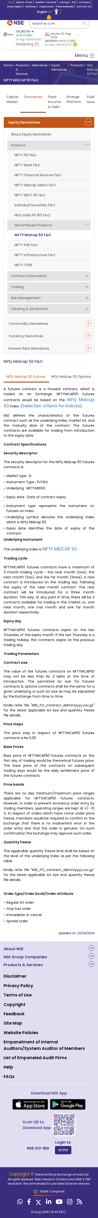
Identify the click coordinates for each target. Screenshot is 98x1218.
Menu (82, 55)
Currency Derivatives (26, 336)
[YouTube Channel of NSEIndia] (58, 1203)
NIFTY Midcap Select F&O (35, 185)
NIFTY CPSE (23, 265)
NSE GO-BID (38, 1148)
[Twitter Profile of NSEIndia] (38, 1203)
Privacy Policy (18, 986)
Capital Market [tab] (12, 99)
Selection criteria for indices (51, 406)
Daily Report (14, 6)
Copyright (14, 1004)
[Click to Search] (84, 23)
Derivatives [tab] (33, 96)
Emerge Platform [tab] (74, 99)
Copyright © (22, 1174)
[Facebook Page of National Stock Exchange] (28, 1203)
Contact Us (83, 6)
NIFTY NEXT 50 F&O (30, 195)
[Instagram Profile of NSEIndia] (69, 1203)
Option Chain (24, 2)
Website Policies (21, 1033)
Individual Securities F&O (35, 205)
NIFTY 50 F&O (25, 155)
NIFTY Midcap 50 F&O (33, 235)
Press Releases (65, 6)
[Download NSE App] (30, 1104)
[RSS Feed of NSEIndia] (78, 1203)
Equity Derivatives (24, 122)
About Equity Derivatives (31, 134)
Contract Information (29, 276)
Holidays (30, 6)
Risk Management (26, 297)
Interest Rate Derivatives (29, 348)
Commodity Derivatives (28, 323)
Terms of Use (18, 995)
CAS (10, 2)
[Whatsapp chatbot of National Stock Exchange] (19, 1203)
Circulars (84, 2)
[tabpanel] (60, 38)
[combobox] (59, 23)
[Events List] (49, 17)
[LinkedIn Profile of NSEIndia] (48, 1203)
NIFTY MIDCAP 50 (59, 549)
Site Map (13, 1023)
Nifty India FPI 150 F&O (32, 215)
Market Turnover (45, 2)
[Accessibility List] (56, 11)
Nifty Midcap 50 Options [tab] (71, 376)
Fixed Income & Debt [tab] (54, 101)
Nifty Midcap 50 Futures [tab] (25, 376)
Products (18, 145)
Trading (17, 287)
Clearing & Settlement (29, 308)
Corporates (46, 6)
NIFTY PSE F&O (26, 245)
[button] (75, 44)
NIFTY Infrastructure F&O (35, 255)
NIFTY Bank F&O (27, 165)
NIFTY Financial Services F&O (38, 175)
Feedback (14, 1014)
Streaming (25, 44)
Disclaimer (15, 976)
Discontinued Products (33, 225)
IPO (74, 2)
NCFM (63, 1150)
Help (8, 1067)
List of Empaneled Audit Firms (35, 1058)
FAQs (9, 1076)
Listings (64, 2)
